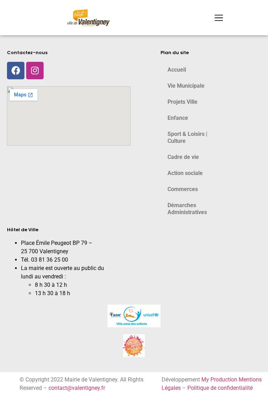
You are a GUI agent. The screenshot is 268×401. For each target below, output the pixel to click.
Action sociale (185, 173)
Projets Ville (183, 102)
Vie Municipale (186, 85)
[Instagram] (35, 70)
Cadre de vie (183, 157)
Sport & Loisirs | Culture (187, 137)
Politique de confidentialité (220, 388)
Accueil (177, 69)
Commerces (183, 189)
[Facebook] (15, 70)
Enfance (178, 118)
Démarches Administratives (187, 209)
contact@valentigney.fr (77, 388)
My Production (219, 379)
